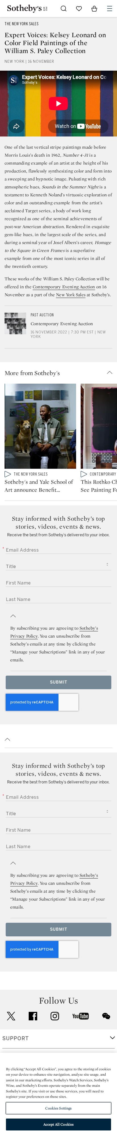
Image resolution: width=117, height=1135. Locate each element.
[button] (61, 373)
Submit (58, 682)
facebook (33, 1016)
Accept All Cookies (58, 1124)
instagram (55, 1016)
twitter (11, 1016)
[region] (58, 1094)
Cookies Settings (58, 1108)
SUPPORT (15, 1038)
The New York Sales (22, 24)
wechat (106, 1016)
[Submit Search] (63, 8)
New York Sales (70, 295)
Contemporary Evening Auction (64, 287)
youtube (80, 1016)
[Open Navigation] (109, 8)
